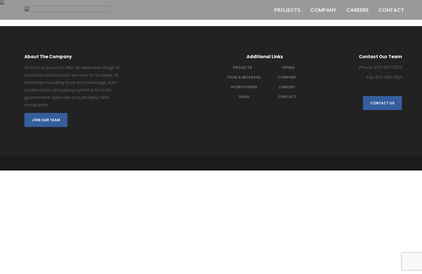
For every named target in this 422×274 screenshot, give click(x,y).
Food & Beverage (244, 77)
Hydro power (244, 87)
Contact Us (382, 103)
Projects (242, 67)
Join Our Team (46, 120)
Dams (244, 96)
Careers (287, 87)
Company (287, 77)
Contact (287, 96)
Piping (288, 67)
